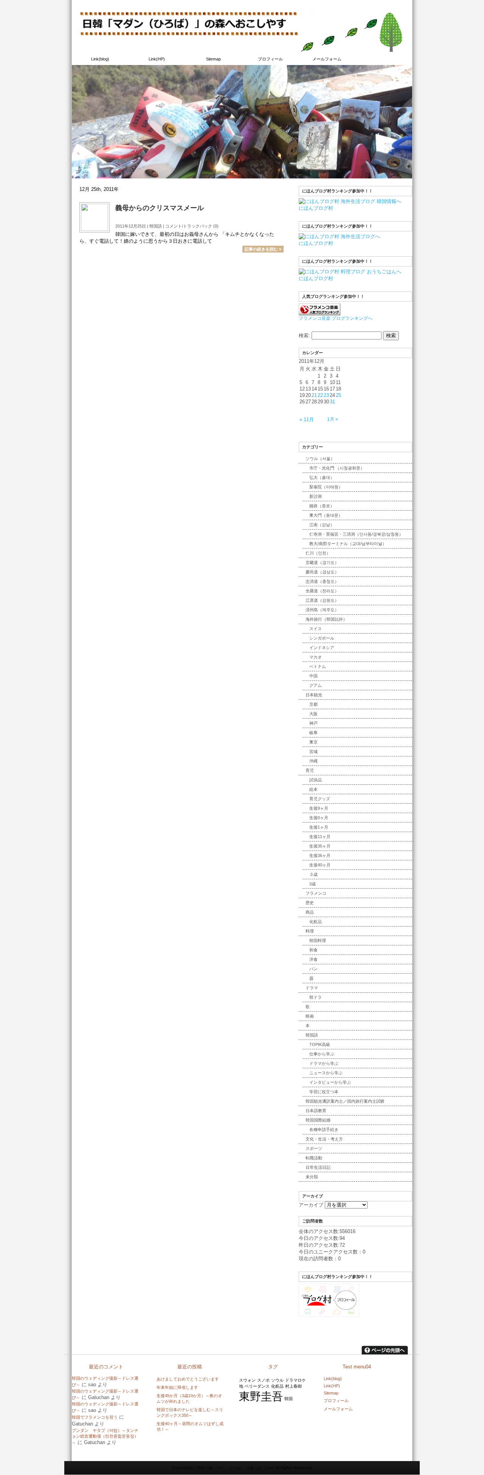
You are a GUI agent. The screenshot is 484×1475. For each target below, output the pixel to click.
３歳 (313, 874)
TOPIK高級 (319, 1044)
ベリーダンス (257, 1386)
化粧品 (315, 921)
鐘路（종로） (321, 506)
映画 (310, 1016)
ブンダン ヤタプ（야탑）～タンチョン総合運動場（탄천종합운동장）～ (105, 1436)
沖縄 (313, 761)
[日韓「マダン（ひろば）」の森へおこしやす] (242, 50)
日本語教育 (316, 1110)
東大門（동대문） (326, 515)
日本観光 (314, 695)
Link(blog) (100, 59)
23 (326, 395)
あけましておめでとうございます (188, 1379)
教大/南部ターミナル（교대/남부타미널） (347, 543)
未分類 (312, 1176)
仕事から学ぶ (321, 1054)
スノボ (263, 1380)
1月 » (332, 419)
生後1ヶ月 (318, 827)
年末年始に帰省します (177, 1387)
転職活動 (314, 1158)
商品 (310, 912)
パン (313, 969)
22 (320, 395)
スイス (315, 628)
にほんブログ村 (316, 208)
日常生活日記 (318, 1167)
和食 (313, 950)
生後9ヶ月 (318, 808)
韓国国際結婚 (318, 1120)
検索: (304, 335)
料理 (310, 931)
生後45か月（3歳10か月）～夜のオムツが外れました (189, 1398)
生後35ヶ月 (319, 846)
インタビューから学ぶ (330, 1082)
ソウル (277, 1380)
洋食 (313, 959)
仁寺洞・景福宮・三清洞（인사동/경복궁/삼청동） (356, 534)
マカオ (315, 657)
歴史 (310, 902)
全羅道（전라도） (322, 591)
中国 (313, 676)
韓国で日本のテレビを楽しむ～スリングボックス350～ (190, 1412)
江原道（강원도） (322, 600)
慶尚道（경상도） (322, 572)
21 (314, 395)
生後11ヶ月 (319, 836)
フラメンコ (316, 893)
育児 (310, 770)
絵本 (313, 789)
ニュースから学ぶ (326, 1073)
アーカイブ (311, 1205)
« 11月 (306, 419)
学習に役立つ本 (323, 1091)
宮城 (313, 751)
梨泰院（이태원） (326, 487)
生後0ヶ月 (318, 817)
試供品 (315, 780)
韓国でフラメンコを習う (95, 1417)
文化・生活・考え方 (324, 1139)
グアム (315, 685)
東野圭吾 (261, 1396)
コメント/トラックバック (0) (192, 226)
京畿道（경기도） (322, 562)
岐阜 (313, 732)
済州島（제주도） (322, 609)
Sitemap (213, 59)
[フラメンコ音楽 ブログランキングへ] (319, 312)
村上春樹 (293, 1386)
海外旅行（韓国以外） (326, 619)
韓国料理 (317, 940)
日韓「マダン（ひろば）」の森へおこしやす (117, 5)
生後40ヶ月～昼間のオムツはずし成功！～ (190, 1426)
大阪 (313, 713)
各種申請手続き (323, 1129)
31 (332, 401)
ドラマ (312, 987)
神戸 (313, 723)
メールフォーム (326, 59)
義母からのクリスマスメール (159, 208)
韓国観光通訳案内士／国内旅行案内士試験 (345, 1101)
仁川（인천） (318, 553)
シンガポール (321, 638)
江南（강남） (321, 524)
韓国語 (155, 226)
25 (338, 395)
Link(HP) (157, 59)
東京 (313, 742)
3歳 (312, 884)
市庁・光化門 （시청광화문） (337, 468)
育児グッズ (319, 798)
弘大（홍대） (321, 477)
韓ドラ (315, 997)
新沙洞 (315, 496)
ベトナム (317, 666)
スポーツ (314, 1148)
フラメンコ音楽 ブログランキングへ (335, 318)
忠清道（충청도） (322, 581)
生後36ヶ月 (319, 855)
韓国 (288, 1398)
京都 (313, 704)
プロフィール (270, 59)
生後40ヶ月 (319, 865)
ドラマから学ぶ (323, 1063)
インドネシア (321, 647)
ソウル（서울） (320, 458)
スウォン (247, 1380)
